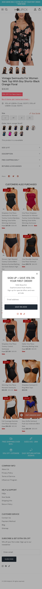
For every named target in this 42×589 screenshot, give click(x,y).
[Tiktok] (24, 314)
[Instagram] (18, 314)
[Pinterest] (21, 314)
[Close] (36, 273)
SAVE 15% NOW (21, 307)
